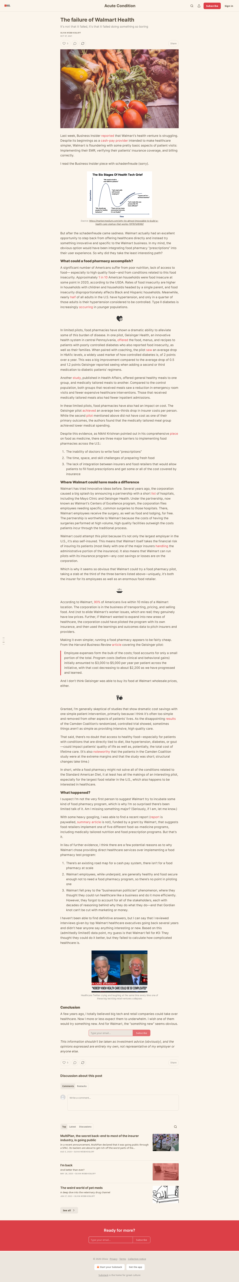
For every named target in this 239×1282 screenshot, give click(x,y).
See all (67, 1210)
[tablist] (74, 1086)
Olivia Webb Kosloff (70, 33)
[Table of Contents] (3, 641)
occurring (86, 307)
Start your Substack (111, 1267)
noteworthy (101, 752)
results (171, 719)
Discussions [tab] (85, 1126)
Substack (103, 1275)
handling (162, 546)
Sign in (229, 5)
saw (149, 350)
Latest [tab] (72, 1126)
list (153, 493)
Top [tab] (64, 1126)
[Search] (192, 6)
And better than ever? (72, 1169)
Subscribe (212, 5)
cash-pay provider (114, 140)
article (116, 645)
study (77, 378)
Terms (122, 1258)
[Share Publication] (199, 6)
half (73, 297)
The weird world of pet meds (81, 1188)
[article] (119, 1146)
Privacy (113, 1258)
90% (97, 602)
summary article (89, 822)
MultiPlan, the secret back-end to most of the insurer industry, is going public (99, 1138)
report (154, 817)
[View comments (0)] (75, 43)
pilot (89, 415)
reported (107, 136)
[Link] (55, 261)
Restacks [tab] (81, 1086)
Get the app (135, 1267)
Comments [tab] (68, 1086)
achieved (89, 410)
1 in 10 (103, 277)
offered (122, 340)
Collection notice (137, 1258)
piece (174, 434)
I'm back (66, 1165)
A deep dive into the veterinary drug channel (85, 1192)
